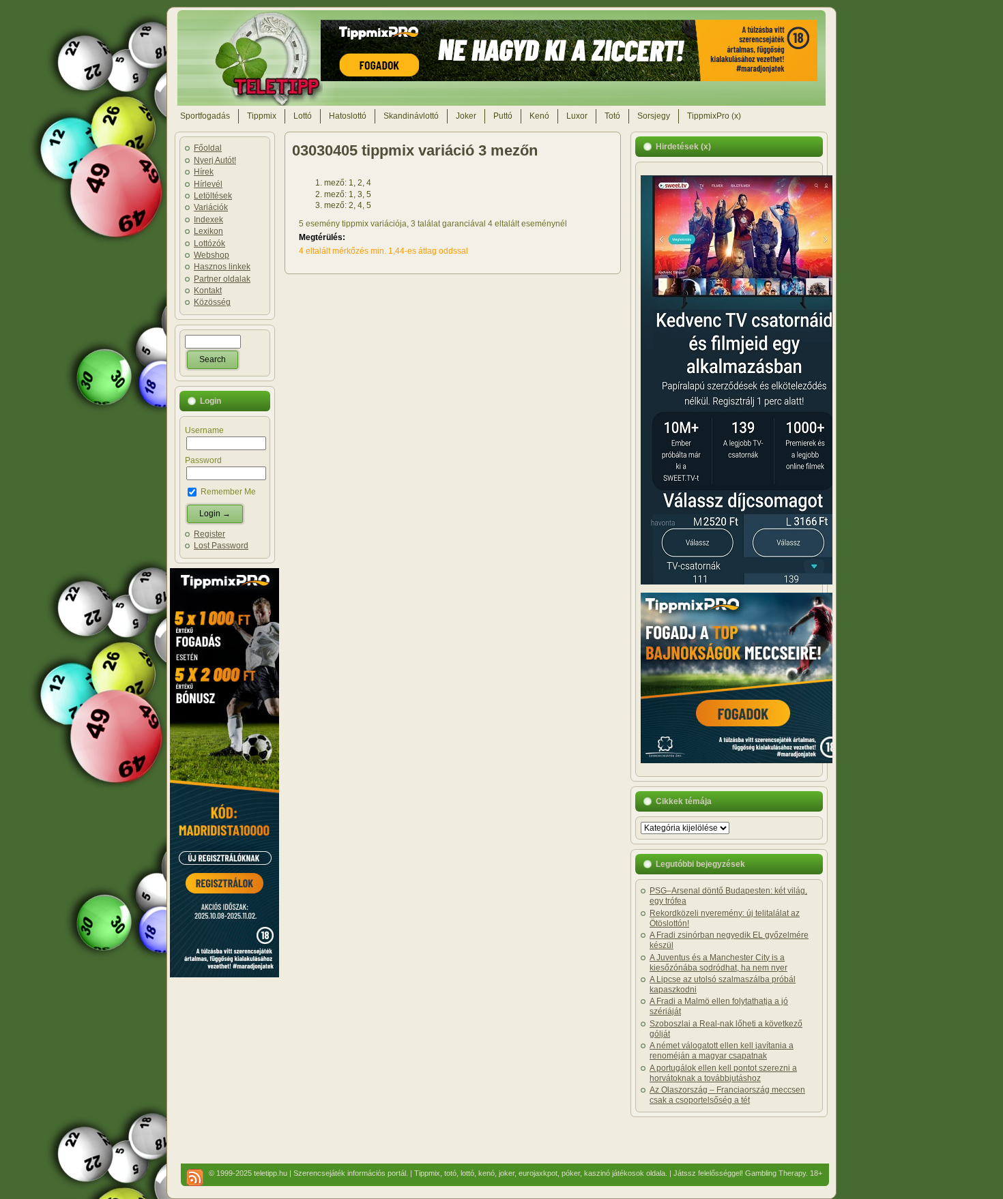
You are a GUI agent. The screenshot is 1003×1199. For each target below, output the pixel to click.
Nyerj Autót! (215, 160)
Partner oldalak (222, 279)
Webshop (211, 255)
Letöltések (213, 196)
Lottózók (209, 243)
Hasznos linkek (222, 266)
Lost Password (221, 545)
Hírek (204, 172)
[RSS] (194, 1177)
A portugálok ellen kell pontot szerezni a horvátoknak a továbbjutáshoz (723, 1073)
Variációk (211, 207)
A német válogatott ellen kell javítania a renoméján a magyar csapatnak (722, 1051)
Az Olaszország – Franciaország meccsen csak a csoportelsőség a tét (727, 1095)
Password (203, 460)
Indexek (208, 219)
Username (204, 430)
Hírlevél (208, 184)
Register (209, 534)
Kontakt (208, 290)
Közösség (212, 302)
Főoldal (208, 148)
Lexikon (208, 231)
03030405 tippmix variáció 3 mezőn (415, 150)
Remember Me (227, 492)
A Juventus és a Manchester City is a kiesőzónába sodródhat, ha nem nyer (718, 963)
